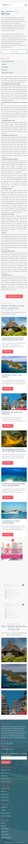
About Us (3, 823)
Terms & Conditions (6, 837)
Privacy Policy (5, 834)
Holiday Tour (4, 775)
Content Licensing (6, 816)
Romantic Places (5, 778)
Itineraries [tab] (4, 70)
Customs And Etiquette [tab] (8, 61)
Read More (7, 351)
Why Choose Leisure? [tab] (7, 72)
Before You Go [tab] (5, 58)
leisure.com (11, 842)
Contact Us (4, 807)
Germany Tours (5, 797)
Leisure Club (4, 831)
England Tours (5, 794)
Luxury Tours (9, 11)
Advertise (3, 825)
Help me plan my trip (14, 296)
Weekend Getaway (6, 781)
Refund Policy (4, 828)
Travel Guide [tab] (5, 67)
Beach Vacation (5, 772)
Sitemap (3, 810)
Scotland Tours (5, 800)
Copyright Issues (5, 813)
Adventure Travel (5, 770)
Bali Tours (3, 791)
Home (2, 11)
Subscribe (6, 762)
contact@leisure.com (7, 749)
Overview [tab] (4, 64)
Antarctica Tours (5, 788)
